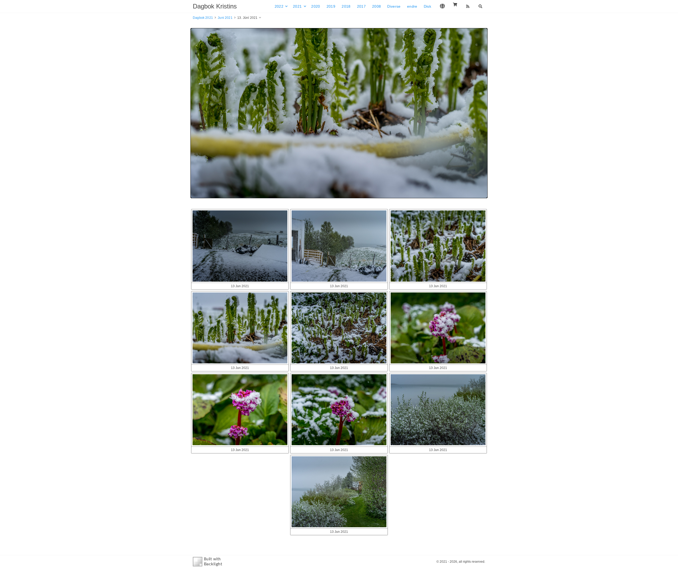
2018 (346, 6)
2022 (279, 6)
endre (412, 6)
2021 (297, 6)
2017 (361, 6)
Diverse (393, 6)
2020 (315, 6)
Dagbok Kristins (215, 6)
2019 (331, 6)
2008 (376, 6)
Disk (427, 6)
